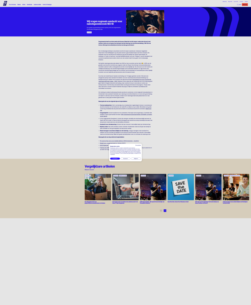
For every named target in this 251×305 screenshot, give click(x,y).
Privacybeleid (138, 145)
